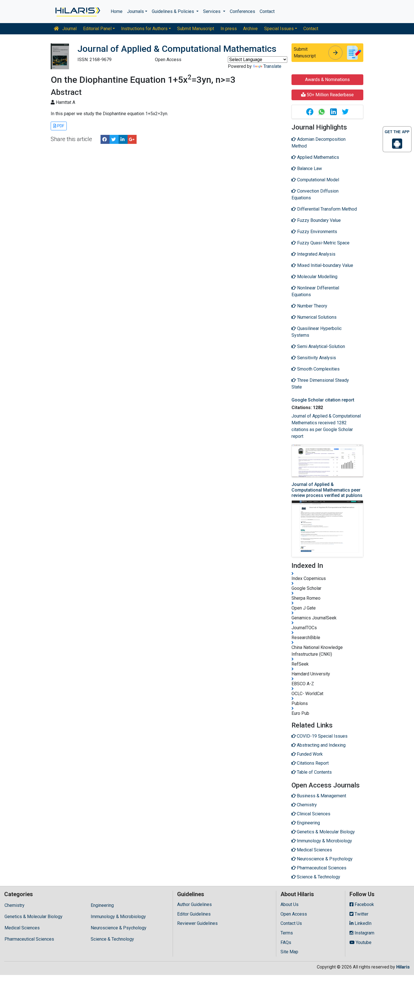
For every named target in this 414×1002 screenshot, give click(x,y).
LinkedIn (362, 923)
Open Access (294, 914)
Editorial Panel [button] (97, 28)
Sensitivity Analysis (316, 357)
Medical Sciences (22, 927)
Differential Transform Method (326, 209)
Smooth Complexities (318, 369)
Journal (69, 28)
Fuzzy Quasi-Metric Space (323, 243)
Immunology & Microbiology (118, 916)
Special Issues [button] (279, 28)
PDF (60, 126)
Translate (272, 66)
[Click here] (77, 12)
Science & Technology (112, 939)
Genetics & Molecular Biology (34, 916)
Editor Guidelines (194, 914)
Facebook (363, 904)
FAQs (286, 942)
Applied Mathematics (317, 157)
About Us (290, 904)
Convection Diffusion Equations (315, 194)
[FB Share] (105, 139)
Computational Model (317, 179)
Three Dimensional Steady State (320, 384)
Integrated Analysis (315, 254)
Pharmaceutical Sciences (29, 939)
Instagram (363, 933)
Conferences (242, 11)
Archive (250, 28)
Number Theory (311, 306)
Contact (267, 11)
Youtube (363, 942)
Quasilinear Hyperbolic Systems (316, 332)
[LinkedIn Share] (123, 139)
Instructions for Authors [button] (144, 28)
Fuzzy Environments (316, 231)
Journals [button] (135, 11)
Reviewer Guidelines (197, 923)
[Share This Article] (309, 112)
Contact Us (291, 923)
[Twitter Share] (114, 139)
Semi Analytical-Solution (320, 346)
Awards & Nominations (327, 79)
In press (229, 28)
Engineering (102, 905)
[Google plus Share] (132, 139)
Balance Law (309, 168)
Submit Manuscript (195, 28)
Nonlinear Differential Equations (315, 291)
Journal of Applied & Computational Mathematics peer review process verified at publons (326, 490)
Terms (287, 933)
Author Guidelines (194, 904)
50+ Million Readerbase (330, 94)
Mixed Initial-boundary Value (324, 265)
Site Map (289, 951)
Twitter (360, 914)
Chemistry (15, 905)
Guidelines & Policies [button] (173, 11)
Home (117, 11)
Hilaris (403, 967)
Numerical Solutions (316, 317)
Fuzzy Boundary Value (318, 220)
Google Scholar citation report (322, 400)
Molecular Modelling (316, 276)
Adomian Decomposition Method (318, 143)
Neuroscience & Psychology (118, 927)
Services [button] (212, 11)
